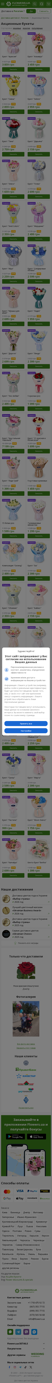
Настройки (26, 731)
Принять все (26, 723)
